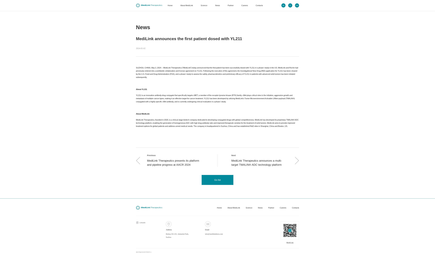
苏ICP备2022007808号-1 (143, 252)
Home (170, 5)
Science (204, 5)
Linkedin (142, 223)
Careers (244, 5)
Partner (231, 5)
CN (297, 5)
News (217, 5)
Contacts (259, 5)
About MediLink (186, 5)
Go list (217, 180)
